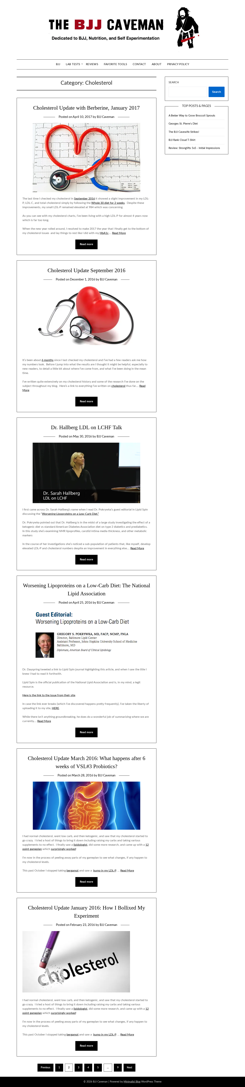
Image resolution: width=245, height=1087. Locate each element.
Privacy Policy (178, 64)
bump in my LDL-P (104, 870)
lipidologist (80, 844)
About (157, 64)
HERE (55, 708)
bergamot (73, 870)
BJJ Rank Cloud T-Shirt (182, 140)
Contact (139, 64)
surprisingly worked (63, 849)
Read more (86, 244)
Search (174, 82)
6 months (47, 360)
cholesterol (118, 386)
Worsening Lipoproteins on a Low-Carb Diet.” (70, 513)
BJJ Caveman (105, 116)
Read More (119, 233)
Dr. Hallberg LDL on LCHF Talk (86, 427)
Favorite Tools (115, 64)
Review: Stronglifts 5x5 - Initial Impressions (194, 148)
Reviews (92, 64)
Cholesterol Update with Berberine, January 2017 (86, 108)
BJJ (58, 64)
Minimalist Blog (132, 1082)
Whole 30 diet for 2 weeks (108, 203)
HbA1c (104, 233)
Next (129, 1067)
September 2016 (84, 198)
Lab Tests (73, 64)
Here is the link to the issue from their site (48, 695)
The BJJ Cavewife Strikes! (184, 132)
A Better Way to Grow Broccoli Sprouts (192, 115)
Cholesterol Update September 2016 (86, 270)
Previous (45, 1067)
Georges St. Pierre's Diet (183, 123)
